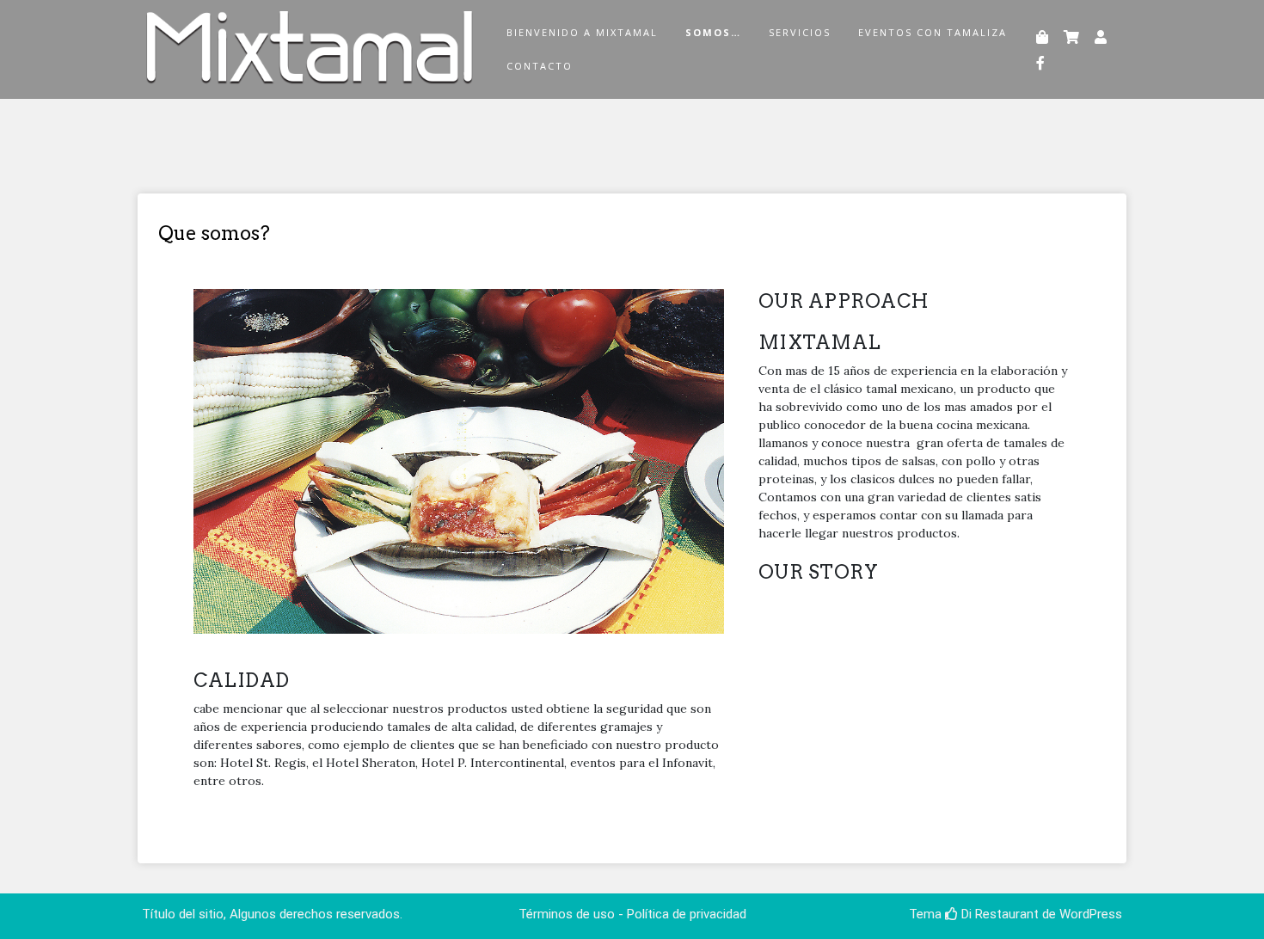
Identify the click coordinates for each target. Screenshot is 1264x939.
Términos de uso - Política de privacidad (632, 914)
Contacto (539, 65)
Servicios (800, 32)
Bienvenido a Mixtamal (582, 32)
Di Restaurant (998, 914)
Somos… (713, 32)
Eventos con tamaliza (932, 32)
